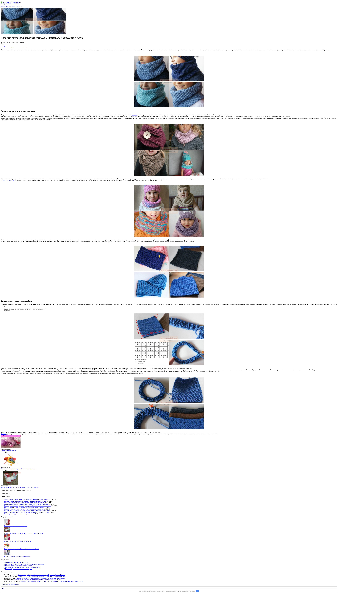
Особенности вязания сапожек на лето (15, 526)
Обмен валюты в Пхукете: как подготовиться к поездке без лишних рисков (26, 499)
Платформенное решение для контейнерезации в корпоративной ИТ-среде (26, 512)
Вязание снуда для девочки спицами (15, 47)
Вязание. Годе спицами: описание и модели (17, 556)
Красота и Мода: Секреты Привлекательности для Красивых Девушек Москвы (41, 575)
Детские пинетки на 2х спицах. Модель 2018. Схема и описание (23, 533)
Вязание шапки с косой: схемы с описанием (17, 541)
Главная (3, 6)
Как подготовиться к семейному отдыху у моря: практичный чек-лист (25, 501)
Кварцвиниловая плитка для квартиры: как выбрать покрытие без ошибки (26, 510)
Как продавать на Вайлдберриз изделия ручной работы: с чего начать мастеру (27, 506)
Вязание (8, 6)
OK (197, 591)
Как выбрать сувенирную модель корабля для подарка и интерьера (24, 502)
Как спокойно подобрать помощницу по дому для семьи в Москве (24, 507)
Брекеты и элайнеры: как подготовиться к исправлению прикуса (23, 509)
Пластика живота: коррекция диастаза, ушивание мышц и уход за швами (26, 504)
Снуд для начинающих (7, 180)
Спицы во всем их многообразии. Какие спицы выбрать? (21, 549)
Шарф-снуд (4, 434)
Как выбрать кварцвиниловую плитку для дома (18, 514)
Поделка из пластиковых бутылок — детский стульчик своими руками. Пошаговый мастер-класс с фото (51, 581)
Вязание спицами (16, 6)
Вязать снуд (135, 115)
